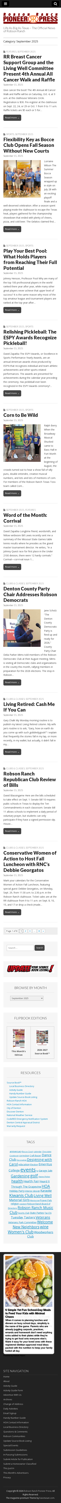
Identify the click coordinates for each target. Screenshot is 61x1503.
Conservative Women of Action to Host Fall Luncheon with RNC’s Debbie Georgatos (30, 861)
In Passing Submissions (15, 1454)
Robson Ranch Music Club (31, 1210)
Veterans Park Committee (22, 1222)
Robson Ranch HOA (17, 1100)
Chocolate (46, 1151)
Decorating (21, 1160)
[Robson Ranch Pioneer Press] (30, 16)
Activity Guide (16, 1090)
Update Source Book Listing (23, 1097)
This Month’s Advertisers (16, 1472)
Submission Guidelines (15, 1450)
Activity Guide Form (13, 1390)
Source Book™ (14, 1082)
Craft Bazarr (35, 1155)
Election (34, 1164)
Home (6, 1376)
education (24, 1164)
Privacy (7, 1477)
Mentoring (34, 1200)
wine (44, 1226)
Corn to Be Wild (20, 415)
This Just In (8, 1468)
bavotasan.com (46, 1498)
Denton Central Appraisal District (23, 1122)
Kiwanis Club (21, 1195)
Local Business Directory (21, 1086)
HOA (46, 1186)
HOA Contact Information (19, 1104)
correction (24, 1155)
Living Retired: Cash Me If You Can (29, 707)
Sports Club (23, 1213)
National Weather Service (19, 1115)
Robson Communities (14, 1436)
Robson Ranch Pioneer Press (37, 1491)
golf (34, 1175)
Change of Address (13, 1404)
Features (11, 51)
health (17, 1181)
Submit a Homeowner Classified (19, 1463)
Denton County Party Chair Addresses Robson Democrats (30, 594)
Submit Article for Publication (18, 1459)
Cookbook (14, 1155)
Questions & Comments (15, 1431)
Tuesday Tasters (23, 1217)
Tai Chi (48, 1212)
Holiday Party (17, 1190)
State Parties (37, 1212)
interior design (32, 1191)
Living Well (43, 1195)
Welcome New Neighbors (33, 1224)
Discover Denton (15, 1111)
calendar (38, 1151)
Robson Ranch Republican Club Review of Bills (29, 779)
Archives (7, 1399)
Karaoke (46, 1191)
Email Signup (9, 1413)
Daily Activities (10, 1408)
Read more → (12, 117)
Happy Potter (44, 1176)
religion (15, 1203)
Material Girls (19, 1200)
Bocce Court (27, 1151)
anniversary (16, 1151)
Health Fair (31, 1181)
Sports (10, 134)
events (28, 1169)
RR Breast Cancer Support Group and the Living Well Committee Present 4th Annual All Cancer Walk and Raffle (29, 68)
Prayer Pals (46, 1200)
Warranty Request (16, 1126)
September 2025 (26, 51)
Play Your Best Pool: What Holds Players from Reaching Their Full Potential (30, 259)
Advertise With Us (12, 1394)
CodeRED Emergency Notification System (27, 1118)
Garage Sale (45, 1170)
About (6, 1381)
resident (23, 1204)
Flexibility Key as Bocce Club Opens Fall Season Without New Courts (28, 145)
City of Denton (14, 1108)
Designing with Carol (30, 1161)
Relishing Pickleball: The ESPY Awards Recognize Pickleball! (30, 337)
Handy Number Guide (20, 1093)
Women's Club (21, 1232)
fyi (37, 1171)
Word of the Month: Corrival (25, 518)
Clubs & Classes (15, 583)
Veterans (43, 1217)
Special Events (10, 1445)
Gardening (20, 1175)
